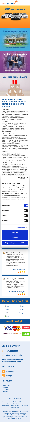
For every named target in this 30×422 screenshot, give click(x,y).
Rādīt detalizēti (21, 227)
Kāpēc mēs (6, 385)
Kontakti (5, 391)
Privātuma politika (21, 404)
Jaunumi (5, 387)
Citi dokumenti (14, 405)
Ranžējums (5, 405)
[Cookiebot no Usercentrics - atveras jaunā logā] (18, 178)
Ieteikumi (5, 389)
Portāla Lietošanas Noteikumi (10, 402)
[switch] (26, 210)
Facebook (10, 371)
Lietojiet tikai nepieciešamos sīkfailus (15, 243)
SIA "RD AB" (12, 398)
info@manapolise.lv (14, 355)
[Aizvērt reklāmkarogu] (27, 177)
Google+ (9, 376)
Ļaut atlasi (15, 237)
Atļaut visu (15, 232)
